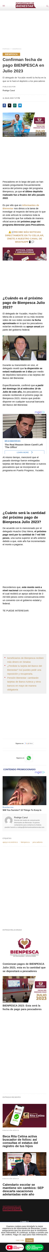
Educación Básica (11, 1130)
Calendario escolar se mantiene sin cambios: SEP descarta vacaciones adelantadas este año (23, 1189)
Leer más (20, 1240)
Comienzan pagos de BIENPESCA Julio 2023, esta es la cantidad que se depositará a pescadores (24, 967)
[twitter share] (9, 105)
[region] (24, 26)
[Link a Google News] (29, 743)
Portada (6, 49)
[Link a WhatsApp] (29, 758)
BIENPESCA (17, 49)
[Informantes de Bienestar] (26, 5)
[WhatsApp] (34, 1247)
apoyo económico (10, 842)
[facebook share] (4, 105)
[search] (47, 6)
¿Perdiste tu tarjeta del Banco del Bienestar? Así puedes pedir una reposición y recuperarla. (24, 670)
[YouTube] (15, 1247)
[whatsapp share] (14, 105)
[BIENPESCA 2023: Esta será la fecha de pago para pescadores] (24, 989)
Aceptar (29, 1240)
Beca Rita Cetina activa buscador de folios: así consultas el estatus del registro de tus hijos (20, 1141)
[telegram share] (20, 105)
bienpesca (25, 842)
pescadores (38, 842)
